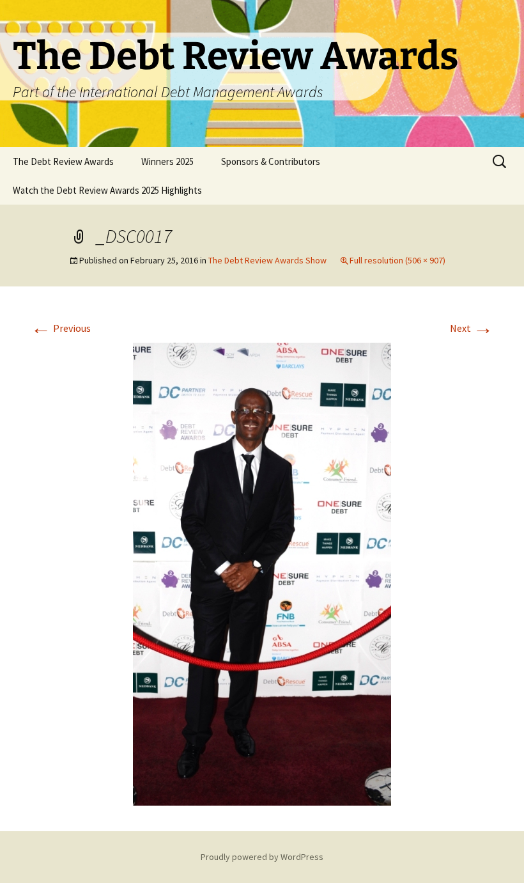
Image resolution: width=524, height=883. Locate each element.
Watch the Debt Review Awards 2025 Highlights (107, 190)
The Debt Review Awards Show (267, 260)
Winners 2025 (167, 161)
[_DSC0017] (262, 573)
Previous (61, 328)
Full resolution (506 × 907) (397, 260)
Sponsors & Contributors (270, 161)
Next (471, 328)
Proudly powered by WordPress (262, 857)
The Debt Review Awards (63, 161)
